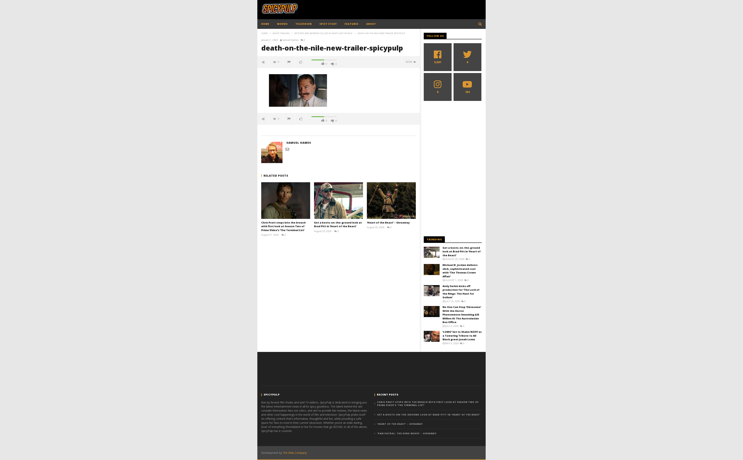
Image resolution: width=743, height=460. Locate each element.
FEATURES (352, 24)
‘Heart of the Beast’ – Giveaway (388, 222)
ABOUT (371, 24)
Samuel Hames (290, 40)
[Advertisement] (411, 8)
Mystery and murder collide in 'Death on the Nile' (323, 33)
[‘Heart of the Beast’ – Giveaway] (391, 200)
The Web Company (295, 453)
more (409, 62)
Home (264, 33)
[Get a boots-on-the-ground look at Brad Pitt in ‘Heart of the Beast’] (338, 200)
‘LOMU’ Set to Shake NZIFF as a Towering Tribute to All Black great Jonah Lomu (462, 335)
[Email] (287, 149)
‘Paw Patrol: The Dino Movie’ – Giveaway (407, 433)
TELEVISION (303, 24)
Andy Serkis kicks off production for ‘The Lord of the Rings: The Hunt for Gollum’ (461, 291)
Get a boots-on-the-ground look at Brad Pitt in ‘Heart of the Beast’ (338, 224)
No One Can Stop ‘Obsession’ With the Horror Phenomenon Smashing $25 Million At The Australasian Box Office (462, 314)
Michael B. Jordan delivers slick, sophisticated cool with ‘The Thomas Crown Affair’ (460, 270)
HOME (265, 24)
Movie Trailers (281, 33)
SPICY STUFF (328, 24)
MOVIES (282, 24)
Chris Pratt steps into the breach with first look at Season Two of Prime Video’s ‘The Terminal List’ (283, 226)
